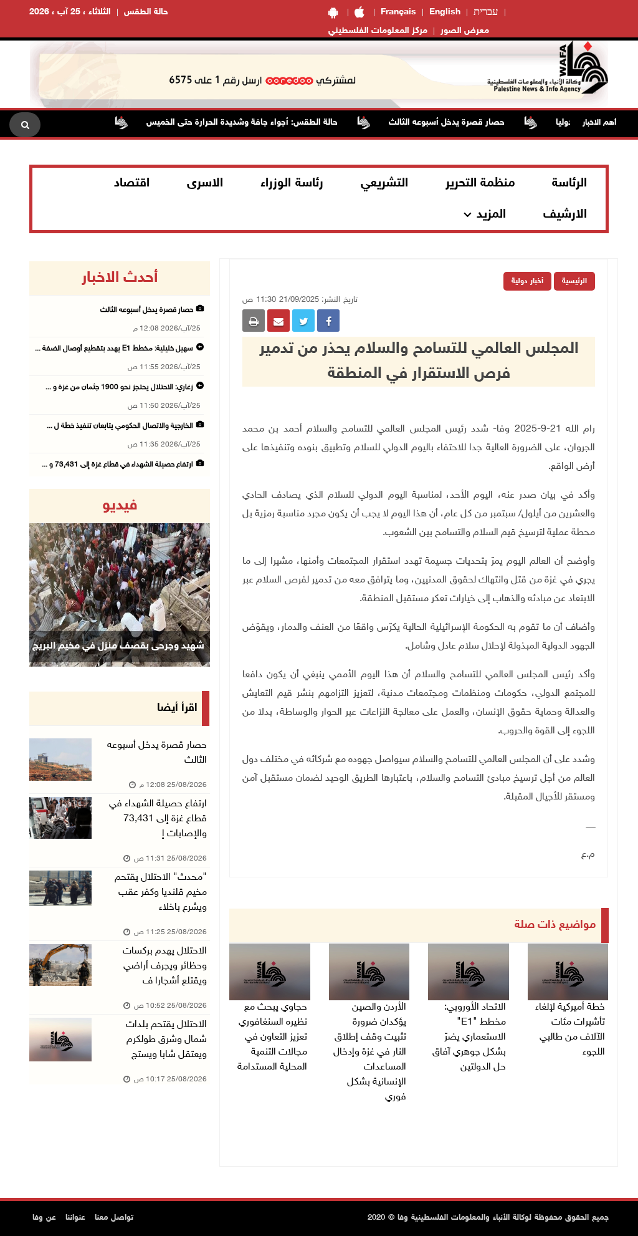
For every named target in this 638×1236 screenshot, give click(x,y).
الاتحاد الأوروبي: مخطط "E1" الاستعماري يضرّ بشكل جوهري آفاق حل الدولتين (469, 1037)
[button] (42, 578)
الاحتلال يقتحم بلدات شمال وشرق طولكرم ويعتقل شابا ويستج (166, 1040)
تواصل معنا (114, 1218)
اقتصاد (132, 183)
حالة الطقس (146, 12)
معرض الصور (464, 31)
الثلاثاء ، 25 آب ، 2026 (70, 12)
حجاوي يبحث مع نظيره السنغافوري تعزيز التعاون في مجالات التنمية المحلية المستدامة (272, 1037)
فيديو (120, 505)
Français (398, 12)
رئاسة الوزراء (291, 183)
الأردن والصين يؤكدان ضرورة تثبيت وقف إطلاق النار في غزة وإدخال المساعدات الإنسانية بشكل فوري (369, 1052)
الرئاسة (569, 183)
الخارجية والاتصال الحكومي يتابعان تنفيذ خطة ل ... (120, 426)
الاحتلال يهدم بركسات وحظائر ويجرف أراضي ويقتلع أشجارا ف (165, 966)
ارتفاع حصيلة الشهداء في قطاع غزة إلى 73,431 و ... (117, 464)
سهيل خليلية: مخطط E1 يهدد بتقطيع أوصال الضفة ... (114, 348)
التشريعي (384, 183)
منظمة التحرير (480, 183)
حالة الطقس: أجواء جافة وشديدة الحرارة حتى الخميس (262, 122)
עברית (486, 12)
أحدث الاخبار (120, 278)
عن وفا (44, 1218)
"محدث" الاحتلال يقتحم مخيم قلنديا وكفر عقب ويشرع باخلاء (161, 893)
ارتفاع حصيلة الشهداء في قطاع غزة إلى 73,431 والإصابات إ (158, 819)
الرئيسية (574, 281)
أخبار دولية (527, 281)
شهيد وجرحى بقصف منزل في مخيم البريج (118, 646)
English (444, 12)
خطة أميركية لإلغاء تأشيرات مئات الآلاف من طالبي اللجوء (570, 1030)
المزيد (491, 214)
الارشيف (565, 214)
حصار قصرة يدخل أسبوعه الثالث (467, 122)
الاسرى (205, 183)
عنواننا (75, 1218)
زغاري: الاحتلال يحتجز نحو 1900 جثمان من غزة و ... (119, 387)
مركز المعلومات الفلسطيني (377, 31)
